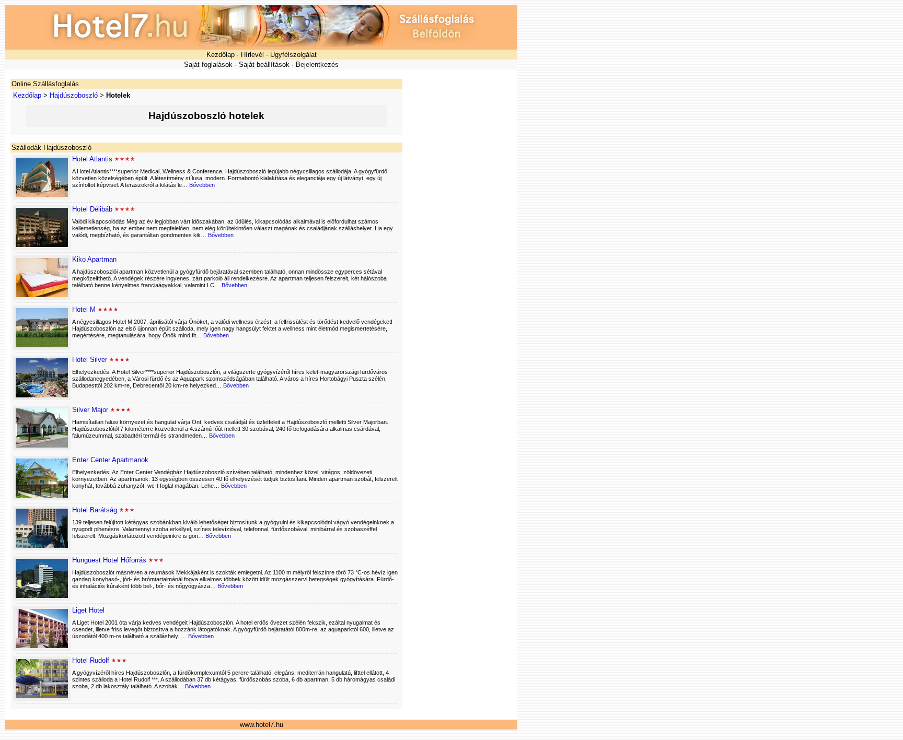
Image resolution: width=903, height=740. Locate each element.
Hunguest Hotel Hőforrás (109, 560)
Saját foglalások (208, 64)
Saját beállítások (264, 64)
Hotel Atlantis (92, 159)
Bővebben (202, 185)
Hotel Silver (89, 359)
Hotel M (84, 309)
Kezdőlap (220, 54)
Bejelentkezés (317, 64)
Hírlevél (252, 54)
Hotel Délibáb (92, 209)
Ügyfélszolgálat (293, 54)
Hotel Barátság (94, 510)
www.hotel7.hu (261, 725)
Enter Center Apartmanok (110, 460)
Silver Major (90, 410)
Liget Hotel (88, 610)
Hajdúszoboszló (74, 95)
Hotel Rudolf (90, 660)
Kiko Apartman (94, 259)
